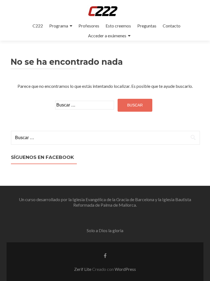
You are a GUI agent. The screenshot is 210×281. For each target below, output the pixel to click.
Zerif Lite (83, 269)
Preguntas (146, 25)
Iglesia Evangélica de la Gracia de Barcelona (113, 199)
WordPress (125, 269)
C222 (38, 25)
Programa (58, 25)
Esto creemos (118, 25)
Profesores (88, 25)
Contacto (171, 25)
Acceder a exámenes (107, 35)
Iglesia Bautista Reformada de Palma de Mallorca (132, 202)
